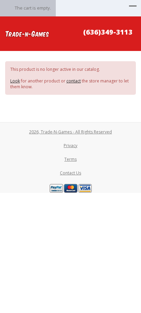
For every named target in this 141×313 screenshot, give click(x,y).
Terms (70, 159)
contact (73, 81)
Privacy (70, 145)
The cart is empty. (33, 8)
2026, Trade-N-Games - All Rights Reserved (70, 132)
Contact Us (70, 173)
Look (15, 81)
